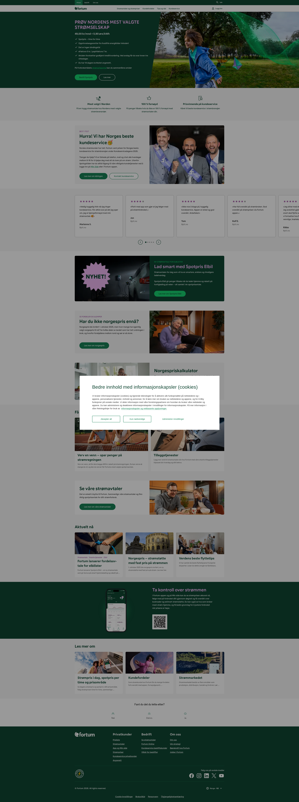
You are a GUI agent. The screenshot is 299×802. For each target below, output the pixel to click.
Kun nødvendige (137, 419)
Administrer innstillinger (173, 419)
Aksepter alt (106, 419)
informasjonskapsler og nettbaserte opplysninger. (144, 408)
